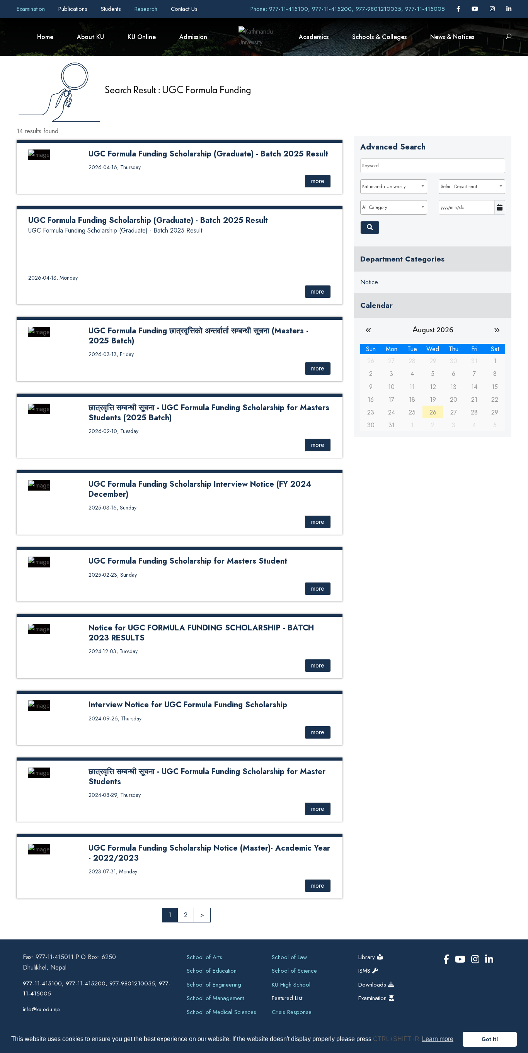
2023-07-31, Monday (113, 871)
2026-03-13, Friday (111, 354)
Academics (314, 36)
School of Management (215, 998)
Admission (193, 36)
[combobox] (393, 186)
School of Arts (204, 957)
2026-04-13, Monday (53, 278)
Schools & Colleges (379, 36)
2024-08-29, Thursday (115, 795)
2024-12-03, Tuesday (113, 651)
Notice (369, 282)
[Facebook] (459, 9)
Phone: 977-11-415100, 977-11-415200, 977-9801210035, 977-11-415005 (347, 9)
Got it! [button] (490, 1039)
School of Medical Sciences (221, 1012)
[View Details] (39, 154)
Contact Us (184, 9)
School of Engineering (214, 984)
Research (147, 9)
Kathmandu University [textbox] (383, 186)
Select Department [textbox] (459, 186)
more (317, 181)
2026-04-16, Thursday (115, 167)
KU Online (142, 36)
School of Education (212, 970)
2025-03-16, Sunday (112, 507)
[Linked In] (508, 9)
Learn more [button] (437, 1039)
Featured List (287, 998)
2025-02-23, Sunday (113, 575)
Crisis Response (292, 1012)
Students (112, 9)
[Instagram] (493, 9)
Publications (73, 9)
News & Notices (452, 36)
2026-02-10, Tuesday (113, 431)
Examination (32, 9)
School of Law (289, 957)
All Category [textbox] (374, 207)
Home (45, 36)
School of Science (294, 970)
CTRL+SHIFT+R (397, 1039)
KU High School (291, 984)
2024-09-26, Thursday (115, 718)
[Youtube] (476, 9)
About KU (90, 36)
